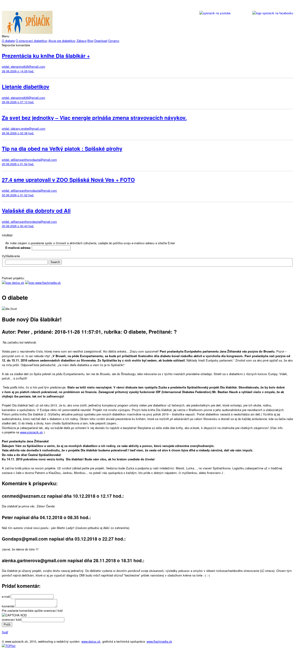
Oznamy (113, 40)
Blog (90, 40)
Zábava (81, 40)
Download (100, 40)
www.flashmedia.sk (159, 641)
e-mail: (6, 596)
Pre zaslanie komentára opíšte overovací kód (32, 610)
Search (55, 262)
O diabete (8, 40)
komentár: (8, 606)
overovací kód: (12, 619)
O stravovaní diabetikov (31, 40)
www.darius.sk (90, 641)
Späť (5, 632)
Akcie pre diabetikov (62, 40)
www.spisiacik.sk (31, 432)
